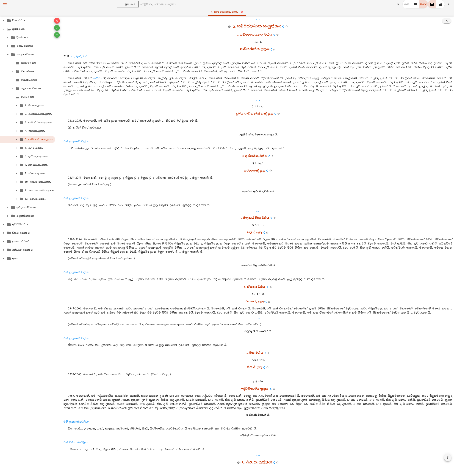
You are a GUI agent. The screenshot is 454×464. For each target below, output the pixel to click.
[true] (440, 4)
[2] (415, 4)
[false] (432, 4)
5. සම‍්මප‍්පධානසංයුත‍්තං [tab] (225, 12)
